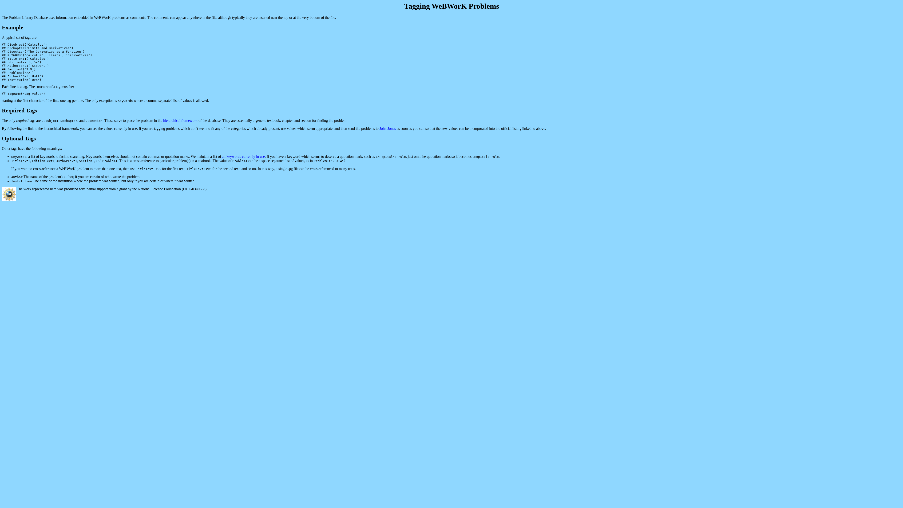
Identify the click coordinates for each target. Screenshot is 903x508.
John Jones (388, 129)
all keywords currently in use (243, 157)
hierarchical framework (180, 121)
